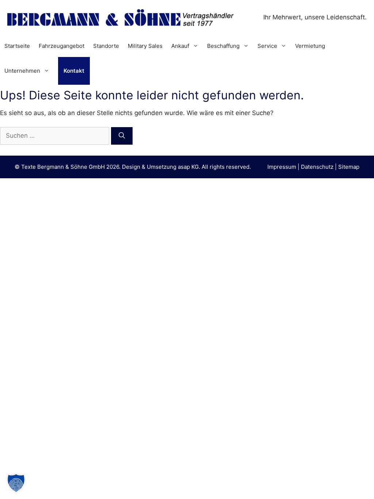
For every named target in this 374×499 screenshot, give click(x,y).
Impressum (281, 166)
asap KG (188, 166)
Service (267, 45)
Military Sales (145, 45)
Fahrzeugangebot (61, 45)
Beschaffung (223, 45)
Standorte (106, 45)
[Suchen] (122, 136)
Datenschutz (317, 166)
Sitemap (348, 166)
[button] (16, 483)
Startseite (17, 45)
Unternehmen (22, 70)
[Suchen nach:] (55, 135)
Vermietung (310, 45)
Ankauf (180, 45)
